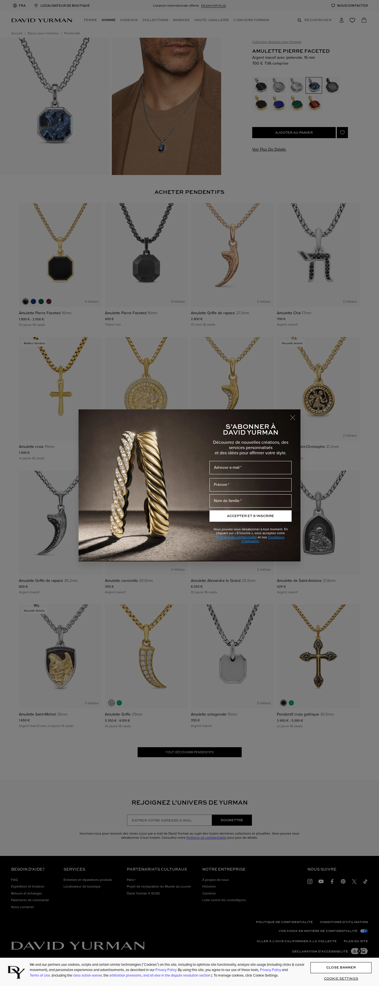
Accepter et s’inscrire (250, 515)
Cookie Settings (341, 978)
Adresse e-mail (226, 467)
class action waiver (87, 975)
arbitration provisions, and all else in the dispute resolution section (160, 975)
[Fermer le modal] (295, 414)
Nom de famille (226, 501)
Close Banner (341, 967)
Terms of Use (40, 975)
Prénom (220, 485)
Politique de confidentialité (237, 537)
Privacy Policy (165, 970)
